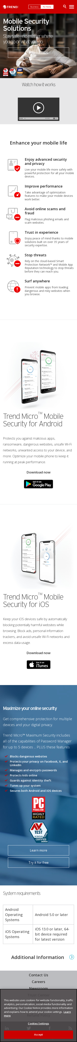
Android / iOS (38, 52)
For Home (47, 7)
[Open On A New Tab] (38, 484)
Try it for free (28, 861)
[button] (38, 108)
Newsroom (37, 988)
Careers (38, 981)
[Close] (72, 994)
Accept (38, 1034)
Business (34, 7)
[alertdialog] (38, 1015)
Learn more (27, 848)
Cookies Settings (38, 1023)
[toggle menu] (71, 6)
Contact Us (38, 975)
